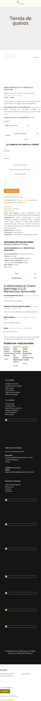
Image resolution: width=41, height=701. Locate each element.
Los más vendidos (31, 200)
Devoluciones (10, 390)
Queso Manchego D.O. (13, 485)
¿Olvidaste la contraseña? (9, 696)
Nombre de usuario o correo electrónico (7, 675)
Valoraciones (9, 211)
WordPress (29, 653)
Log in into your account (13, 408)
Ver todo (36, 57)
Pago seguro (9, 388)
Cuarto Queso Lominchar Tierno (8, 352)
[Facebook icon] (13, 656)
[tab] (22, 207)
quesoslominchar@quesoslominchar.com (19, 472)
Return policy (9, 414)
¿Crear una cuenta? (6, 700)
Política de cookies (11, 394)
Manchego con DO (10, 202)
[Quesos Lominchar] (20, 3)
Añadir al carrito (11, 191)
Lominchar (8, 491)
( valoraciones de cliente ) (13, 95)
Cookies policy (10, 406)
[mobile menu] (38, 3)
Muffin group (23, 651)
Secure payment (11, 412)
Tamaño (6, 121)
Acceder (5, 691)
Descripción (8, 207)
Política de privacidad (12, 392)
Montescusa (21, 202)
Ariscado (8, 489)
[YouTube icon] (22, 656)
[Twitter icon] (16, 656)
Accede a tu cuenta (11, 384)
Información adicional (11, 209)
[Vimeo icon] (19, 656)
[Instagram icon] (28, 656)
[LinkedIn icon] (25, 656)
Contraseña (26, 674)
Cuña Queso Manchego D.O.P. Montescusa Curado (28, 354)
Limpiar (26, 139)
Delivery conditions (11, 410)
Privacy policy (9, 404)
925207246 (16, 468)
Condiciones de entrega (13, 386)
